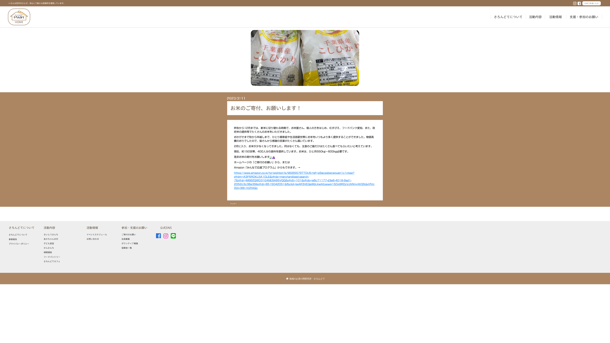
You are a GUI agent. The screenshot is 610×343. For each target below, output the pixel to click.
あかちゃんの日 (51, 239)
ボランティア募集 (130, 243)
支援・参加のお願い (584, 16)
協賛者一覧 (127, 247)
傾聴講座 (48, 252)
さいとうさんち (51, 234)
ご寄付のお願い (129, 234)
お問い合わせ (93, 239)
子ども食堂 (49, 243)
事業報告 (13, 239)
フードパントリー (52, 257)
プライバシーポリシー (19, 243)
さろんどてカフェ (52, 261)
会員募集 (126, 239)
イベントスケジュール (97, 234)
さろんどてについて (508, 16)
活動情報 (555, 16)
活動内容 (535, 16)
